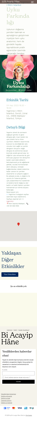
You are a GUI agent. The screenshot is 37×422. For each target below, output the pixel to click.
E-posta (4, 369)
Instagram (9, 330)
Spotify (15, 330)
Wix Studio (29, 415)
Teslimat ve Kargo (6, 400)
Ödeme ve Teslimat (6, 403)
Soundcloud (26, 330)
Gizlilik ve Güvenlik (6, 396)
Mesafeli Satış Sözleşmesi (8, 394)
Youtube (20, 330)
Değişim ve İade (5, 398)
